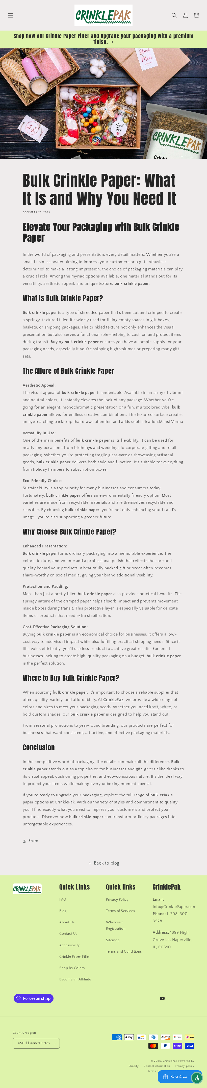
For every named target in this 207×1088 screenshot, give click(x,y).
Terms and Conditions (124, 952)
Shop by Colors (72, 968)
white (166, 707)
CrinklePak (170, 1060)
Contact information (157, 1066)
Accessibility (69, 945)
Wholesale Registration (115, 925)
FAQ (62, 900)
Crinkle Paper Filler (74, 957)
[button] (10, 15)
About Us (67, 922)
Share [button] (33, 841)
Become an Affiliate (75, 979)
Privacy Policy (117, 900)
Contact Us (68, 934)
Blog (62, 911)
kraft (153, 707)
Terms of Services (120, 911)
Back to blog (106, 863)
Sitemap (112, 940)
